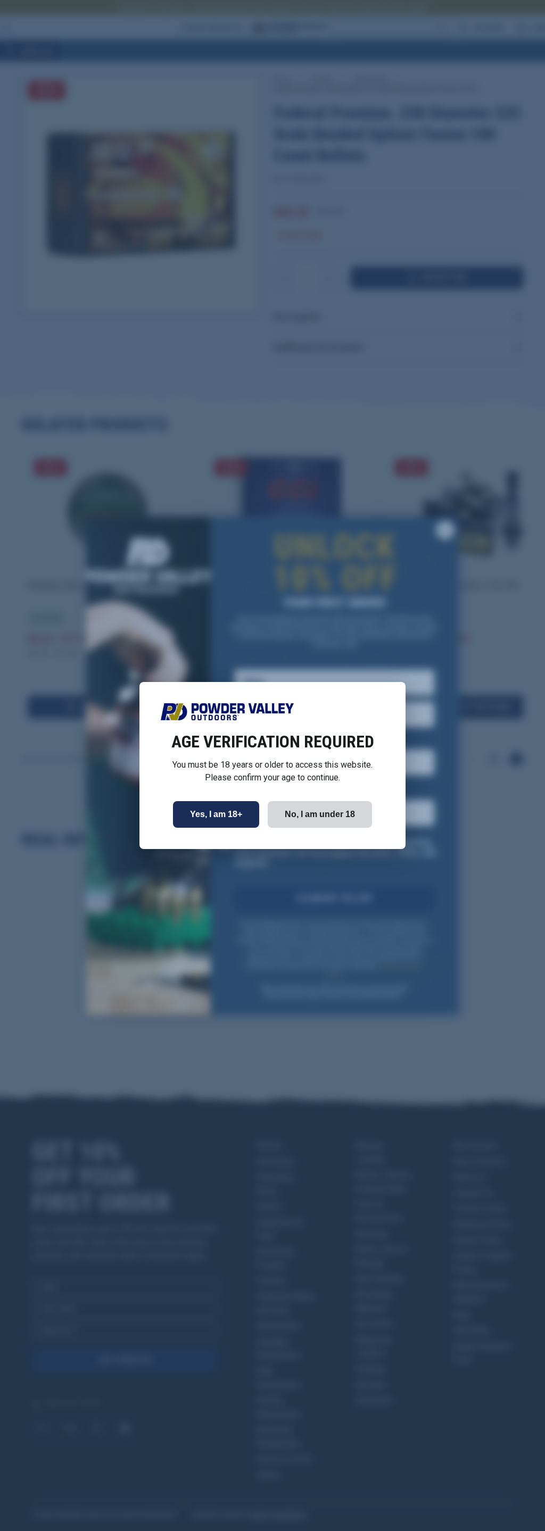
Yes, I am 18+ (216, 814)
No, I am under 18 (320, 814)
